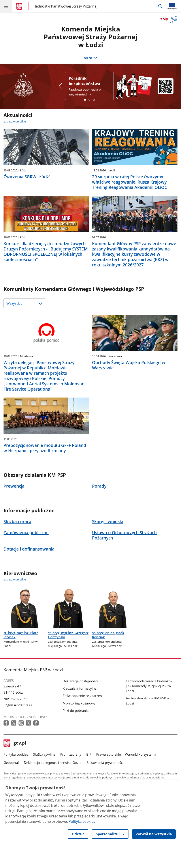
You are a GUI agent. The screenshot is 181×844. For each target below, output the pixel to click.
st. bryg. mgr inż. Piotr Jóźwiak (21, 635)
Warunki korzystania (140, 754)
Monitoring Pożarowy (79, 703)
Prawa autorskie (108, 754)
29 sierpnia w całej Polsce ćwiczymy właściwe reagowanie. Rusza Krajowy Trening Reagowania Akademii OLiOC (129, 182)
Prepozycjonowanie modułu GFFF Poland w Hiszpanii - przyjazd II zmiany (45, 448)
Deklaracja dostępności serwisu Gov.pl (53, 762)
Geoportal (11, 762)
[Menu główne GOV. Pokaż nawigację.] (6, 6)
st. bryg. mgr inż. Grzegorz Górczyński (68, 635)
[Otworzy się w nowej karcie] (7, 723)
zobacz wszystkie (15, 121)
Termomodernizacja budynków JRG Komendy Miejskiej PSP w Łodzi (149, 686)
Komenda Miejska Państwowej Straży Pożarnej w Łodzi (91, 36)
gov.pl (19, 743)
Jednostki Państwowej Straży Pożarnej (66, 6)
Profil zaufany (70, 754)
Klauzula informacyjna (79, 688)
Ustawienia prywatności (105, 762)
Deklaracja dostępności (80, 681)
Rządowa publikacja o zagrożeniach (85, 86)
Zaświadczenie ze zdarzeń (82, 695)
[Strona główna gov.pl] (20, 6)
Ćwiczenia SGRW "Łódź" (27, 176)
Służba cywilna (44, 754)
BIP (88, 754)
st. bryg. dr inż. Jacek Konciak (108, 635)
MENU (89, 58)
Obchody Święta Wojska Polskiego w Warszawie (128, 365)
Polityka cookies (16, 754)
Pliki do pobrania (76, 710)
